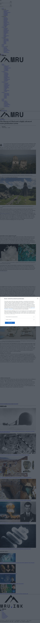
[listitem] (20, 316)
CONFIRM (10, 322)
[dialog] (20, 311)
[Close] (38, 299)
